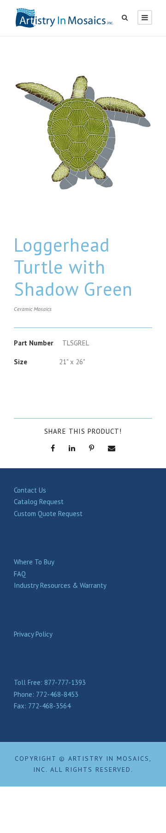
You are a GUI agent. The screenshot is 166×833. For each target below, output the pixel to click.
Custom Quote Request (48, 513)
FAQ (20, 573)
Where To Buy (34, 561)
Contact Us (30, 490)
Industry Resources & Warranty (60, 585)
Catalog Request (39, 501)
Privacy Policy (33, 634)
